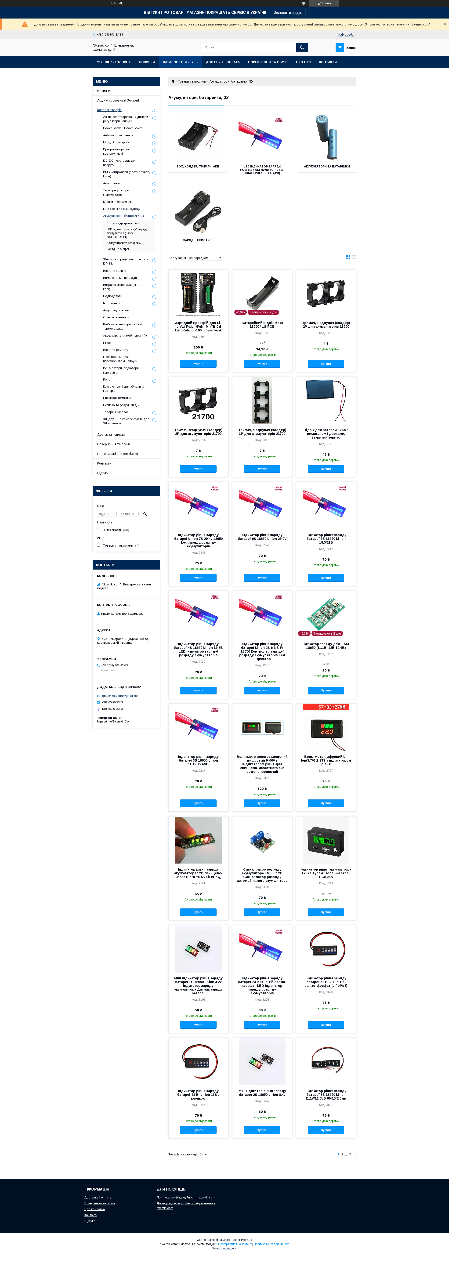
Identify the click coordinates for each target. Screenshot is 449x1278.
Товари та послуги (192, 81)
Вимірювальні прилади (120, 278)
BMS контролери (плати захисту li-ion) (126, 174)
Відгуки (103, 473)
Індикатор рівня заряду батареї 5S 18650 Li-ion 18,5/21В (326, 538)
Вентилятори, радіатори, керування (121, 370)
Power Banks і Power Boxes (123, 128)
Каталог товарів (109, 110)
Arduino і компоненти (118, 135)
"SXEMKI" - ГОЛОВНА (113, 62)
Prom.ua (246, 1240)
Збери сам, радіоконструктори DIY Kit (125, 261)
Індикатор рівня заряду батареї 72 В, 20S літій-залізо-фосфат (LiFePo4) (326, 982)
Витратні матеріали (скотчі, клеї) (123, 287)
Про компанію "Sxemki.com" (118, 454)
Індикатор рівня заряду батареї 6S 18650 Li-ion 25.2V (262, 537)
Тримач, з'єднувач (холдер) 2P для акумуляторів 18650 (326, 324)
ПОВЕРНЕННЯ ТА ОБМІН (268, 62)
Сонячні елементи (116, 317)
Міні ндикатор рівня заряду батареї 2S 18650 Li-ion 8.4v (262, 1092)
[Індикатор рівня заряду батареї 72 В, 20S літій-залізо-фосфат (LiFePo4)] (326, 948)
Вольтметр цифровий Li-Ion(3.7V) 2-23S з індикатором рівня (326, 760)
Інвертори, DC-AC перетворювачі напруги (120, 359)
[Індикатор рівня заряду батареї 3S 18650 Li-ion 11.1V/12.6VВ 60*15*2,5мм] (326, 1061)
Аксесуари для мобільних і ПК (125, 335)
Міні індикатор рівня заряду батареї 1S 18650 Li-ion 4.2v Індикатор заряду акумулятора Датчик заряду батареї (198, 985)
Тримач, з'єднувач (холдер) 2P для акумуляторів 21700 (198, 432)
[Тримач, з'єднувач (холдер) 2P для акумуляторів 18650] (326, 293)
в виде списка (354, 258)
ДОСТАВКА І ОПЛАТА (223, 62)
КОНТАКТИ (328, 62)
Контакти (104, 463)
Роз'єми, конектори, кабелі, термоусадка (122, 326)
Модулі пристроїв (116, 142)
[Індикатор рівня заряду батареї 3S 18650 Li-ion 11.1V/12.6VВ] (198, 727)
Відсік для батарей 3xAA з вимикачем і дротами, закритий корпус (326, 433)
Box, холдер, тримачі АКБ (198, 166)
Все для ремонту (115, 350)
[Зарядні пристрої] (197, 211)
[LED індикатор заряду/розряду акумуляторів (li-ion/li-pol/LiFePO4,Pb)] (262, 137)
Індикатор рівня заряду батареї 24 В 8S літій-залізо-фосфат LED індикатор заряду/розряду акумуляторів (262, 985)
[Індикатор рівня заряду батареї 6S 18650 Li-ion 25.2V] (262, 505)
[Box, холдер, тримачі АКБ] (197, 137)
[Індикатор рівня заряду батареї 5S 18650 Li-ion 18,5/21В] (326, 505)
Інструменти (111, 303)
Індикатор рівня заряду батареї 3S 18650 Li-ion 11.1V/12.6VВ (198, 760)
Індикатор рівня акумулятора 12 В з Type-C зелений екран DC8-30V (326, 873)
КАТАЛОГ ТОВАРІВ (178, 62)
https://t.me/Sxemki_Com (114, 721)
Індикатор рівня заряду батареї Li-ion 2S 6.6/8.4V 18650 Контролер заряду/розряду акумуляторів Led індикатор (262, 651)
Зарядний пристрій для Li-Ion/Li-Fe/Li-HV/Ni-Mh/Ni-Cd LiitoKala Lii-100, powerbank (198, 326)
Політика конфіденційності (271, 1244)
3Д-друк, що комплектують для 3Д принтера (126, 421)
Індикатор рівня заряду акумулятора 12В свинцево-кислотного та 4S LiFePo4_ (198, 873)
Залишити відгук (288, 13)
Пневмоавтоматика (117, 397)
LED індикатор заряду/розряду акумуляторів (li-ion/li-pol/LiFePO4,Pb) (262, 170)
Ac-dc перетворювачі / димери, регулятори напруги (126, 119)
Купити (198, 363)
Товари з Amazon (116, 412)
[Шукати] (302, 47)
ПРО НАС (303, 62)
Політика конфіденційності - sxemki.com (186, 1197)
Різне (107, 343)
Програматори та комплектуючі (116, 151)
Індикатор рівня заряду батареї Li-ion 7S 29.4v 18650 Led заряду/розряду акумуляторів (198, 540)
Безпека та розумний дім (121, 405)
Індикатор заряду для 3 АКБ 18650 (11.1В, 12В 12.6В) (326, 646)
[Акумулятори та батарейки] (327, 137)
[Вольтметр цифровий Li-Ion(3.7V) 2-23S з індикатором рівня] (326, 727)
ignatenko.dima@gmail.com (120, 695)
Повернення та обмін (113, 444)
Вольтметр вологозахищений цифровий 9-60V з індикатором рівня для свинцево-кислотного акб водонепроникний (262, 764)
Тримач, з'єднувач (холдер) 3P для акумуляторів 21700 (262, 432)
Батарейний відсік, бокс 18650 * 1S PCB (262, 324)
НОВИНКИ (147, 62)
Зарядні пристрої (198, 240)
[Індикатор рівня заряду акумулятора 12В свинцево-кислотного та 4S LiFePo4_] (198, 840)
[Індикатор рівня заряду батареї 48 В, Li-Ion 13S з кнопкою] (198, 1061)
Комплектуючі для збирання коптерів (123, 388)
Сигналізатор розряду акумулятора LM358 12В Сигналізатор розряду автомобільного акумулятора (262, 875)
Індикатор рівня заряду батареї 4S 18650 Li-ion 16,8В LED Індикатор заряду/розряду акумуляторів (198, 649)
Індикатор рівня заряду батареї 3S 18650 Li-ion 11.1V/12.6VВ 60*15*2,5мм (326, 1094)
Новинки (103, 91)
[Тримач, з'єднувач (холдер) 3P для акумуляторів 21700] (262, 400)
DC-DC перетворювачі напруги (119, 163)
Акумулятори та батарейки (327, 166)
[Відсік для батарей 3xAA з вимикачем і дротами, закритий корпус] (326, 400)
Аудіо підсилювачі (116, 310)
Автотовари (111, 183)
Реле (106, 379)
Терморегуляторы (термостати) (116, 192)
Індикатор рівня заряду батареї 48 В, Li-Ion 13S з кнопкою (198, 1094)
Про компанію (94, 1209)
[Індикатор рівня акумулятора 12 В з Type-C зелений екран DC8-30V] (326, 840)
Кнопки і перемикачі (117, 201)
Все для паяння (114, 270)
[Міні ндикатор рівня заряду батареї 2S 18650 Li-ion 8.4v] (262, 1061)
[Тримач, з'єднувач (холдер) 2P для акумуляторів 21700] (198, 400)
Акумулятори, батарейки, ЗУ (124, 216)
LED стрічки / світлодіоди (122, 209)
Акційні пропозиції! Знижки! (118, 100)
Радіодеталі (112, 296)
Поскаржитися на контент (235, 1244)
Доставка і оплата (111, 434)
